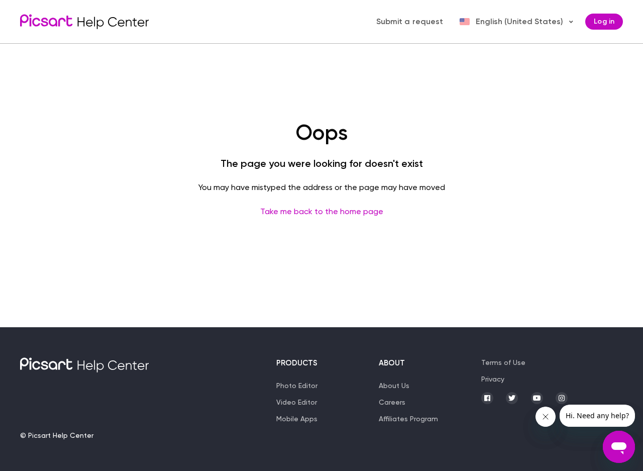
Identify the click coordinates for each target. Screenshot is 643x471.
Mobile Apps (296, 419)
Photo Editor (296, 386)
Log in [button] (604, 21)
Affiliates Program (408, 419)
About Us (394, 386)
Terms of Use (503, 362)
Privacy (492, 379)
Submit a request (410, 21)
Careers (392, 402)
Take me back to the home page (321, 211)
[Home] (84, 21)
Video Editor (296, 402)
